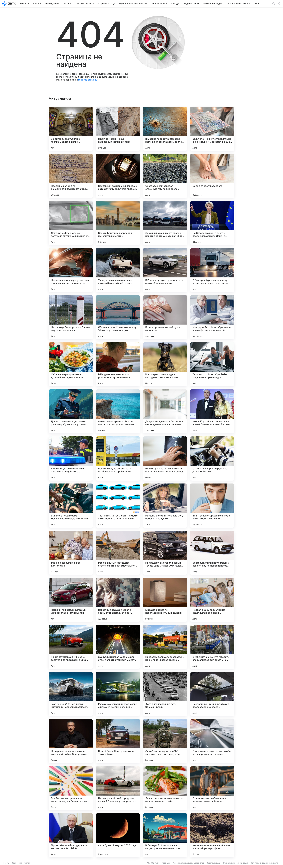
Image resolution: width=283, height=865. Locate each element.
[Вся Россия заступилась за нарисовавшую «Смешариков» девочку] (71, 788)
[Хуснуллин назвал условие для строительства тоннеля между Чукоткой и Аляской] (118, 647)
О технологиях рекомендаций (235, 863)
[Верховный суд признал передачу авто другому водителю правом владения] (118, 176)
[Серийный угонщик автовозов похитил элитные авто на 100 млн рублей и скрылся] (165, 223)
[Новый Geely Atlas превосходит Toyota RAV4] (118, 741)
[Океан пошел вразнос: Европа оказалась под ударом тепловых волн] (118, 411)
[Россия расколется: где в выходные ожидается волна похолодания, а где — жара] (165, 364)
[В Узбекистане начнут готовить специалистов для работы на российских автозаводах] (212, 647)
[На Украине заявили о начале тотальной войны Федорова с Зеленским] (71, 741)
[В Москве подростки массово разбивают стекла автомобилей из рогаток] (165, 129)
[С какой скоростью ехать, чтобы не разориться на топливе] (212, 741)
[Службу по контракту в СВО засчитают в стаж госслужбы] (165, 741)
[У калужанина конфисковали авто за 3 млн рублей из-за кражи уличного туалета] (118, 270)
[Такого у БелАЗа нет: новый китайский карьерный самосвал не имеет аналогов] (71, 694)
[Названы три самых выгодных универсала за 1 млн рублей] (71, 600)
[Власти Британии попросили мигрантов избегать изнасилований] (118, 223)
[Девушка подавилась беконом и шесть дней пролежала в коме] (165, 411)
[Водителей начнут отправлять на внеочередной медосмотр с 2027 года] (212, 129)
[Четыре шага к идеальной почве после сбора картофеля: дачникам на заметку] (212, 835)
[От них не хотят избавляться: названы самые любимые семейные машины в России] (212, 788)
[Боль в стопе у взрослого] (212, 176)
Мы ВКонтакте (153, 863)
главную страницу (88, 79)
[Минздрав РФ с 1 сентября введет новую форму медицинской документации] (212, 317)
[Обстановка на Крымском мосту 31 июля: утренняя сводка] (118, 317)
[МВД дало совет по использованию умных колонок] (165, 600)
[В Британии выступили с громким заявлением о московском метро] (71, 129)
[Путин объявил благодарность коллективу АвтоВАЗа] (71, 835)
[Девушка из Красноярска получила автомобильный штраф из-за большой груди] (71, 223)
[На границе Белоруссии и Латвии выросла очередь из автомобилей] (71, 317)
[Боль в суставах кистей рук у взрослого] (165, 317)
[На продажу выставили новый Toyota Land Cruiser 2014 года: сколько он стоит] (165, 553)
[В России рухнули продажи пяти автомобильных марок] (165, 270)
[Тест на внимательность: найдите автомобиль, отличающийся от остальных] (118, 505)
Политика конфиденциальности (264, 863)
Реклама (28, 863)
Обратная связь (213, 863)
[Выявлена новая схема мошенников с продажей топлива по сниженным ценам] (71, 505)
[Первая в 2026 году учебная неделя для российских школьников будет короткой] (212, 600)
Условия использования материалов (188, 863)
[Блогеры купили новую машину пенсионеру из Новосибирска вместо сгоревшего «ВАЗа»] (212, 553)
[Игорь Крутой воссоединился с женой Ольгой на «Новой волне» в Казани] (212, 411)
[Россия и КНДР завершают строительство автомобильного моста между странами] (118, 553)
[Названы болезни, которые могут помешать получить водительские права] (165, 505)
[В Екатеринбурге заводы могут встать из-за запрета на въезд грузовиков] (212, 270)
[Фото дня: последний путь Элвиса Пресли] (165, 694)
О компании (16, 863)
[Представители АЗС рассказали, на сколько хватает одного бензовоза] (165, 647)
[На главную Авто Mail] (11, 3)
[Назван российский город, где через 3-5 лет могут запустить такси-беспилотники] (118, 788)
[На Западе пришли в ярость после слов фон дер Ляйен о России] (212, 223)
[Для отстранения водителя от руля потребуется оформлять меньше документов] (71, 411)
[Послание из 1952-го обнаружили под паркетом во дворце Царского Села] (71, 176)
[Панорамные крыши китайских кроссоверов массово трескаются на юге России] (212, 694)
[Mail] (4, 3)
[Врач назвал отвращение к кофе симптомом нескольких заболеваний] (212, 505)
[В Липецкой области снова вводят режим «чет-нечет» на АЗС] (165, 835)
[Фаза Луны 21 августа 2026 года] (118, 835)
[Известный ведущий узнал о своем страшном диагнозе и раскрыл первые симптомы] (118, 600)
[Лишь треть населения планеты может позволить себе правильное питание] (165, 788)
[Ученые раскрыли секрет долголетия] (71, 553)
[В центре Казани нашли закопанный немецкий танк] (118, 129)
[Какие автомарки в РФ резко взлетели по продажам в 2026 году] (71, 647)
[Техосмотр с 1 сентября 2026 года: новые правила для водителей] (212, 364)
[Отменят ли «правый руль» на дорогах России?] (212, 458)
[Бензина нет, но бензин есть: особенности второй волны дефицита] (118, 458)
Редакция (166, 863)
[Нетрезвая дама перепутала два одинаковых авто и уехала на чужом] (71, 270)
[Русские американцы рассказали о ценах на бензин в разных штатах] (118, 694)
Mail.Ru (6, 863)
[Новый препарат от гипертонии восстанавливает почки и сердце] (165, 458)
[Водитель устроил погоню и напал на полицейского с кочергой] (71, 458)
